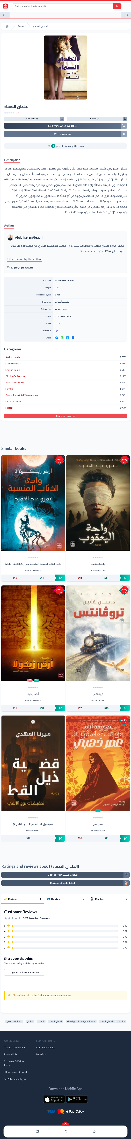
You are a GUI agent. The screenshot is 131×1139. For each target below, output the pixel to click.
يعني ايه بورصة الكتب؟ (15, 1078)
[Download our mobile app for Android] (77, 1099)
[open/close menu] (126, 6)
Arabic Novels (61, 309)
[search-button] (117, 6)
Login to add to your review (24, 972)
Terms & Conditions (14, 1047)
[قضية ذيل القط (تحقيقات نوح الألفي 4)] (33, 763)
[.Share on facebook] (73, 337)
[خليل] (5, 15)
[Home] (7, 26)
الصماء (41, 1021)
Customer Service (45, 1047)
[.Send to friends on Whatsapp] (62, 337)
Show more (86, 251)
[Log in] (94, 1131)
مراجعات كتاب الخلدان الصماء (113, 1021)
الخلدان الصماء (56, 1021)
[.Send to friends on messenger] (56, 337)
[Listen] (30, 680)
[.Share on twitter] (67, 337)
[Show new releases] (65, 1124)
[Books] (37, 1131)
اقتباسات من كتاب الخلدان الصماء (81, 1021)
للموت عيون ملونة (22, 267)
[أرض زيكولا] (33, 633)
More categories (65, 415)
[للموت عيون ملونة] (126, 15)
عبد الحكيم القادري (13, 1021)
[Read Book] (36, 680)
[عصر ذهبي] (98, 763)
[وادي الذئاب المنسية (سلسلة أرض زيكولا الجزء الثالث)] (33, 503)
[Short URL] (90, 330)
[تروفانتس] (98, 633)
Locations (41, 1054)
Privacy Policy (11, 1054)
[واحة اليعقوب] (98, 503)
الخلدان (30, 1021)
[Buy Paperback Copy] (33, 578)
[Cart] (66, 1131)
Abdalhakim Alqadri (28, 237)
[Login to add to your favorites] (17, 113)
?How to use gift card (15, 1072)
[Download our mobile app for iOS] (54, 1099)
